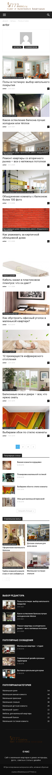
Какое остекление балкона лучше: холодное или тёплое (24, 122)
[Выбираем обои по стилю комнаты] (26, 417)
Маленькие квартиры (10, 314)
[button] (48, 14)
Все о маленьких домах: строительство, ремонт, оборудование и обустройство (25, 153)
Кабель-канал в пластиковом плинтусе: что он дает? (21, 281)
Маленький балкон (9, 116)
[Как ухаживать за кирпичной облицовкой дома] (26, 219)
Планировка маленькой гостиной (31, 474)
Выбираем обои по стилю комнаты (25, 432)
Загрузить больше (25, 511)
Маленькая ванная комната (12, 568)
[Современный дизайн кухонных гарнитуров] (9, 661)
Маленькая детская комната (37, 540)
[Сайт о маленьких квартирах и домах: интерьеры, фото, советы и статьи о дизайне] (26, 6)
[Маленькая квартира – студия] (9, 649)
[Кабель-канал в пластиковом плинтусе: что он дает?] (26, 261)
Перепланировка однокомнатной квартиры (18, 192)
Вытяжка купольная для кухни (30, 670)
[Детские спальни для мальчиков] (38, 532)
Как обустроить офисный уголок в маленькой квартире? (24, 319)
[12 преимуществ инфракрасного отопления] (26, 341)
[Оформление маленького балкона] (14, 534)
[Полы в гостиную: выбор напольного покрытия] (26, 67)
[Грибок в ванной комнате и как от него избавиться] (14, 560)
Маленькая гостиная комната (13, 78)
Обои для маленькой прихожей (30, 499)
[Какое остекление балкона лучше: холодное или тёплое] (26, 105)
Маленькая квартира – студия (30, 646)
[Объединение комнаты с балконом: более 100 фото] (26, 181)
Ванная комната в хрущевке (29, 462)
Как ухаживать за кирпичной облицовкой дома (21, 236)
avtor (4, 88)
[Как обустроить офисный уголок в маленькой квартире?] (26, 303)
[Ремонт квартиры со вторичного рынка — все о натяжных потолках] (26, 143)
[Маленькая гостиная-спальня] (38, 560)
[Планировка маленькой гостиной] (8, 477)
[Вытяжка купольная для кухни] (9, 673)
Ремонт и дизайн (9, 275)
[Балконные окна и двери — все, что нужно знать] (26, 379)
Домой (5, 21)
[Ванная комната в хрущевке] (7, 465)
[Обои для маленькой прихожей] (9, 502)
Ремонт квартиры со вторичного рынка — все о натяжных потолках (24, 160)
